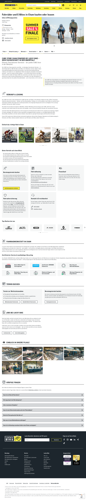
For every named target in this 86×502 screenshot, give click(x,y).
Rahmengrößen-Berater (9, 455)
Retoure (25, 459)
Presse (45, 464)
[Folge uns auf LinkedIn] (74, 439)
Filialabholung (27, 462)
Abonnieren (56, 439)
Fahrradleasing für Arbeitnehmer (11, 457)
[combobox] (43, 5)
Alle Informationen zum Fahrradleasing (39, 182)
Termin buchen (32, 51)
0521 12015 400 (9, 1)
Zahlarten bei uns (27, 464)
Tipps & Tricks (27, 471)
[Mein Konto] (77, 5)
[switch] (82, 497)
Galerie (46, 51)
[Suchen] (59, 5)
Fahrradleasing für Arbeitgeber (11, 459)
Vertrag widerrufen (55, 483)
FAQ (52, 51)
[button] (24, 32)
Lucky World (67, 1)
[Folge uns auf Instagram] (67, 439)
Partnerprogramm (47, 466)
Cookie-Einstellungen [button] (33, 483)
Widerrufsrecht (27, 461)
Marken (6, 461)
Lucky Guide (47, 1)
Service (80, 1)
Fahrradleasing (74, 1)
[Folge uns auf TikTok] (64, 443)
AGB (7, 483)
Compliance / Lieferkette (44, 483)
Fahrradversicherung (28, 468)
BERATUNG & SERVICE (33, 390)
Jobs (40, 51)
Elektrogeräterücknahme (29, 473)
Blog (6, 462)
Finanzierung (27, 466)
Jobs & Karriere (60, 1)
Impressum (11, 483)
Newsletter (46, 462)
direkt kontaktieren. (35, 187)
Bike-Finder (53, 1)
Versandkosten (23, 486)
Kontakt (45, 461)
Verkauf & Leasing (13, 51)
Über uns (46, 455)
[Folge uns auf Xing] (78, 439)
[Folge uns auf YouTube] (71, 439)
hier (64, 179)
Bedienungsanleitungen (29, 469)
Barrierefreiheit (18, 483)
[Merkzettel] (73, 5)
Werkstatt (23, 51)
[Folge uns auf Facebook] (64, 439)
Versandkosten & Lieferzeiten (30, 457)
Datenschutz (25, 483)
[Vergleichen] (70, 5)
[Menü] (84, 494)
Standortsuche (47, 468)
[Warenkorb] (80, 5)
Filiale (4, 51)
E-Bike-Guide (7, 464)
